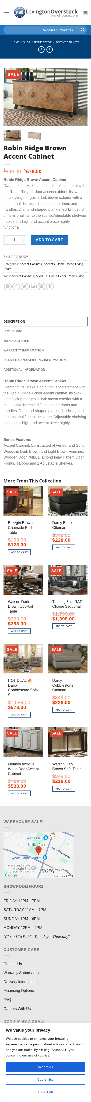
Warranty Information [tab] (24, 350)
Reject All (45, 1092)
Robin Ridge (76, 276)
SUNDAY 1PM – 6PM (22, 919)
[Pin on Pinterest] (41, 286)
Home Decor (43, 42)
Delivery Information (20, 982)
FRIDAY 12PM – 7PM (22, 901)
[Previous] (11, 97)
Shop (26, 42)
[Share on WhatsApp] (8, 286)
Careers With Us (17, 1009)
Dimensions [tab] (14, 331)
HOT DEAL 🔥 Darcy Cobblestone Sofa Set (23, 688)
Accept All (45, 1067)
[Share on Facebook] (16, 286)
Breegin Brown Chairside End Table (20, 528)
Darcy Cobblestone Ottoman (63, 685)
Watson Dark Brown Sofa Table (67, 766)
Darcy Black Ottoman (62, 525)
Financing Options (19, 991)
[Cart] (85, 12)
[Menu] (6, 12)
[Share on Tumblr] (50, 286)
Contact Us (13, 964)
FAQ (7, 1000)
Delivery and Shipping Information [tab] (35, 360)
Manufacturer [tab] (16, 341)
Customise (45, 1079)
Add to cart (49, 240)
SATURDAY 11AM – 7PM (25, 910)
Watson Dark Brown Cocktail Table (20, 606)
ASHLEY (41, 276)
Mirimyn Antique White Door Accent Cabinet (23, 769)
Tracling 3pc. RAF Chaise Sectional (67, 604)
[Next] (80, 97)
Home (15, 42)
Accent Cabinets (67, 42)
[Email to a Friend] (33, 286)
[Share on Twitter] (24, 286)
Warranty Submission (21, 973)
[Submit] (83, 30)
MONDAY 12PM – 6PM (23, 928)
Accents (49, 264)
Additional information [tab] (24, 369)
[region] (45, 1062)
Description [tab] (14, 321)
